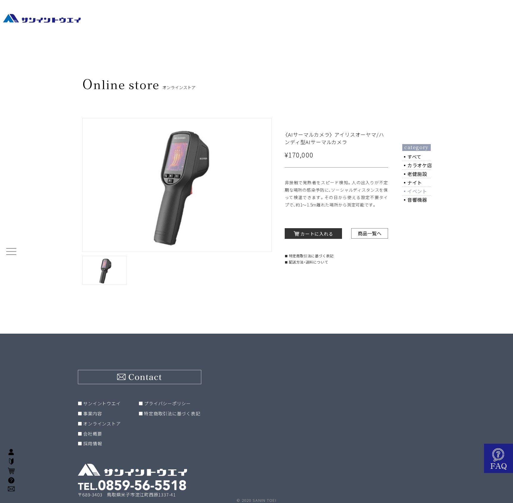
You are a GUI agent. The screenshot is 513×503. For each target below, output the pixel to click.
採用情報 (92, 443)
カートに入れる (316, 234)
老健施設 (417, 173)
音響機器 (417, 199)
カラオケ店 (419, 165)
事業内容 (92, 413)
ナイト (414, 182)
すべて (414, 156)
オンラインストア (102, 423)
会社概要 (92, 433)
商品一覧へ (369, 233)
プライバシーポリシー (167, 403)
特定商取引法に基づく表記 (311, 255)
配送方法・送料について (308, 261)
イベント (417, 191)
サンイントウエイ (102, 403)
